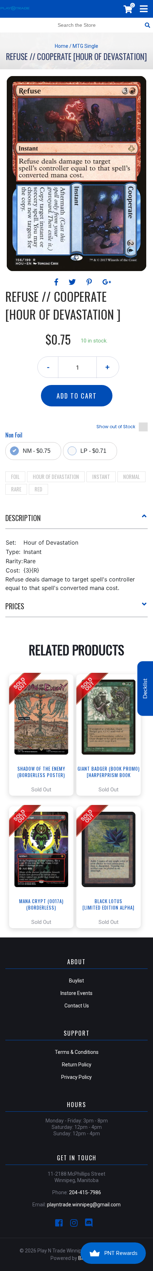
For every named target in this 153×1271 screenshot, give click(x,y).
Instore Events (76, 993)
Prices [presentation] (14, 606)
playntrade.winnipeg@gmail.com (84, 1204)
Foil (15, 476)
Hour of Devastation (56, 476)
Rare (16, 489)
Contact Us (76, 1006)
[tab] (76, 520)
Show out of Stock (115, 427)
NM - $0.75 (37, 451)
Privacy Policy (76, 1077)
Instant (101, 476)
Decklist (145, 688)
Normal (131, 476)
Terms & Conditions (77, 1052)
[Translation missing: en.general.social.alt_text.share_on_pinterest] (90, 282)
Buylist (76, 981)
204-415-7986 (85, 1192)
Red (38, 489)
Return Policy (76, 1064)
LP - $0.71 (93, 451)
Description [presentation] (23, 517)
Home (61, 46)
